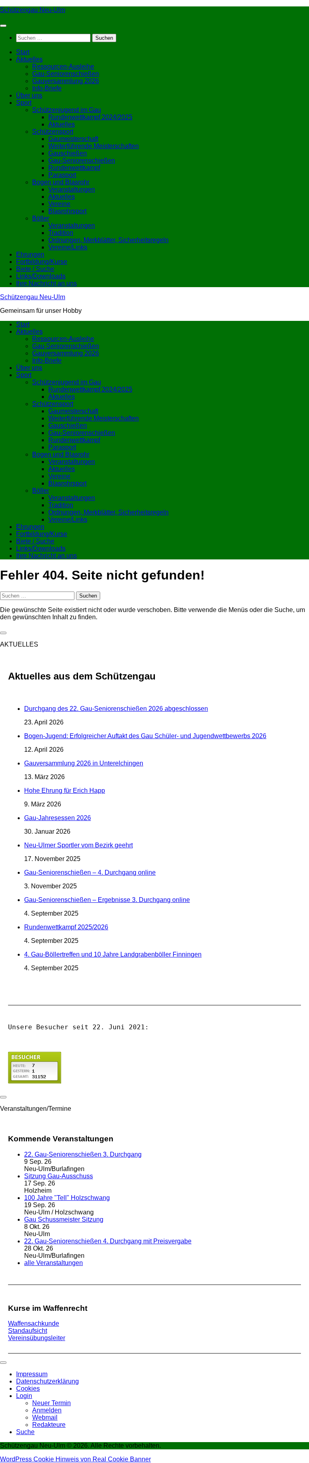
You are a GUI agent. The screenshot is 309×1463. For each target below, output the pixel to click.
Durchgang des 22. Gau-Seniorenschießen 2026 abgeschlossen (116, 708)
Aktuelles (29, 59)
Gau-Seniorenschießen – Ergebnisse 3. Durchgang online (107, 899)
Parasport (62, 174)
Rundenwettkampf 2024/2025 (90, 117)
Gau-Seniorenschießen (65, 73)
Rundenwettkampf (74, 167)
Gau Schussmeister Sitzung (63, 1219)
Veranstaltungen (71, 189)
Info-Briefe (47, 88)
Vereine (59, 203)
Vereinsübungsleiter (36, 1337)
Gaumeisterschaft (73, 138)
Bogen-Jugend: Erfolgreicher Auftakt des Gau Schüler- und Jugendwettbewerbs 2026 (145, 736)
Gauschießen (67, 153)
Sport (23, 102)
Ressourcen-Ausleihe (63, 66)
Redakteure (49, 1424)
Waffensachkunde (33, 1323)
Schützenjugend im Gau (66, 109)
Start (22, 52)
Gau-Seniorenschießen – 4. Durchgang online (90, 872)
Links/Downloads (41, 276)
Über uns (29, 95)
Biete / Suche (35, 268)
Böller (40, 218)
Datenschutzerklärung (47, 1381)
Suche (25, 1431)
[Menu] (3, 25)
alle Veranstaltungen (53, 1262)
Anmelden (47, 1410)
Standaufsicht (27, 1330)
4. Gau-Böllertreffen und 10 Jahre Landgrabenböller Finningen (113, 954)
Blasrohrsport (67, 211)
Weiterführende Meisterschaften (93, 146)
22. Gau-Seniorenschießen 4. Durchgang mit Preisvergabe (108, 1241)
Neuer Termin (51, 1403)
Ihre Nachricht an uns (46, 283)
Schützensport (52, 131)
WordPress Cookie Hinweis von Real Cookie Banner (75, 1459)
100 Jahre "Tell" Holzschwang (67, 1197)
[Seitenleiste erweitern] (3, 633)
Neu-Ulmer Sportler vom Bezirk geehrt (78, 845)
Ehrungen (30, 254)
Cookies (28, 1388)
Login (24, 1395)
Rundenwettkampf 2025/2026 (66, 927)
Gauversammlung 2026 (65, 81)
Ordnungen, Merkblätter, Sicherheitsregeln (108, 240)
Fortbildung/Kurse (41, 261)
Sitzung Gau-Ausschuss (58, 1176)
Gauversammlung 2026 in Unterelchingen (83, 763)
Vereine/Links (67, 247)
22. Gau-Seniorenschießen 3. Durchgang (83, 1154)
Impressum (31, 1374)
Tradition (60, 232)
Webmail (45, 1417)
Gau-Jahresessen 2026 (57, 817)
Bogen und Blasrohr (60, 182)
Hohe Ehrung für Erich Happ (64, 790)
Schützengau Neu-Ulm (32, 9)
